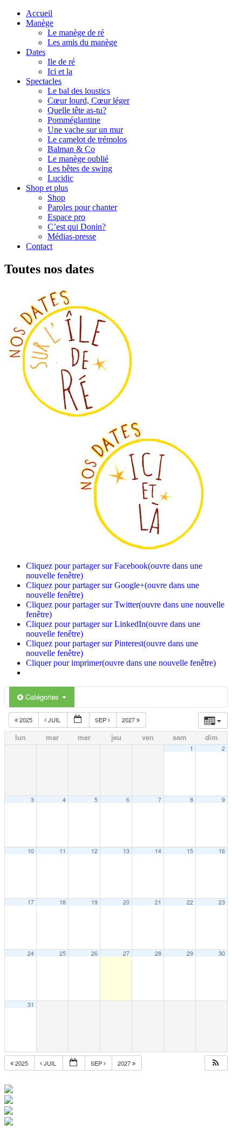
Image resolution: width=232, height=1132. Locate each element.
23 (222, 902)
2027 (129, 719)
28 (158, 953)
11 (62, 851)
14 (158, 851)
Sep (101, 719)
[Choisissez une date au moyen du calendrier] (78, 720)
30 (222, 953)
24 (31, 953)
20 (126, 902)
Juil (54, 719)
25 (62, 953)
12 (94, 851)
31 (31, 1004)
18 (62, 902)
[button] (216, 1063)
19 (94, 902)
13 (126, 851)
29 (190, 953)
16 (222, 851)
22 (190, 902)
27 (126, 953)
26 (94, 953)
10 (31, 851)
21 (158, 902)
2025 (26, 719)
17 (31, 902)
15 (190, 851)
